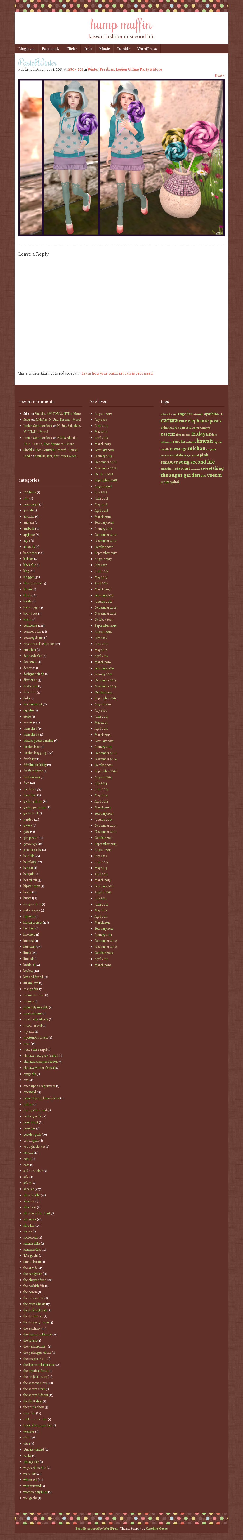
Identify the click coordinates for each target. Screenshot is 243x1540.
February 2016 (104, 668)
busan (27, 619)
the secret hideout (35, 1395)
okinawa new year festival (40, 1055)
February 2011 (104, 928)
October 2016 (104, 619)
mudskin (178, 455)
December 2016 (105, 607)
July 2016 (101, 638)
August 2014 (103, 777)
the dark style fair (35, 1310)
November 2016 (105, 613)
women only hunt (35, 1492)
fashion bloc (31, 747)
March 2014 (103, 807)
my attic (28, 1031)
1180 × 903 (75, 69)
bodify (27, 601)
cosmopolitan (32, 637)
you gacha (30, 1498)
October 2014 (104, 765)
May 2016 (101, 650)
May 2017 (101, 577)
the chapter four (34, 1280)
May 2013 (101, 868)
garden (28, 819)
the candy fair (32, 1274)
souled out (30, 1237)
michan (196, 448)
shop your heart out (36, 1213)
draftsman (30, 686)
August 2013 (103, 850)
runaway (169, 462)
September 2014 (106, 771)
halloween (166, 442)
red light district (34, 1146)
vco (203, 475)
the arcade (30, 1268)
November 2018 (106, 468)
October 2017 (104, 547)
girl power (30, 837)
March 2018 (103, 516)
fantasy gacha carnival (38, 740)
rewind (28, 1152)
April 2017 (101, 583)
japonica (29, 916)
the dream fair (33, 1316)
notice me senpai (35, 1049)
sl (173, 469)
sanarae (28, 1189)
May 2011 (101, 910)
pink (204, 455)
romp (27, 1158)
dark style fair (32, 656)
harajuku (29, 874)
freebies (29, 789)
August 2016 (103, 631)
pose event (30, 1122)
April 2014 (101, 801)
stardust (182, 468)
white (165, 481)
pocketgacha (32, 1116)
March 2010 (103, 965)
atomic (198, 414)
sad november (33, 1171)
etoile (27, 716)
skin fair (29, 1225)
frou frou (30, 795)
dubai (27, 698)
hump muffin (121, 23)
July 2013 (101, 856)
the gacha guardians (37, 1352)
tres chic (29, 1413)
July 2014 (101, 783)
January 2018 (103, 529)
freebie (186, 435)
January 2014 (103, 819)
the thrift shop (32, 1401)
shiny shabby (31, 1195)
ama (174, 414)
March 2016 (103, 662)
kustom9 (29, 946)
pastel (195, 455)
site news (29, 1219)
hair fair (28, 855)
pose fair (29, 1128)
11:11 (26, 498)
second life (202, 461)
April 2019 (101, 438)
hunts (27, 898)
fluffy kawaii (31, 777)
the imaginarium (34, 1359)
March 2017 (103, 589)
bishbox (28, 559)
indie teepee (31, 910)
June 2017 (101, 571)
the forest (30, 1340)
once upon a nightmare (39, 1086)
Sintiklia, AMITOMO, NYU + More (58, 413)
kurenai (28, 940)
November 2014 (106, 759)
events (28, 722)
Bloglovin (26, 48)
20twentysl (30, 504)
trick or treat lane (35, 1419)
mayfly (165, 449)
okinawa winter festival (39, 1068)
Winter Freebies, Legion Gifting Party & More (125, 69)
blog (26, 571)
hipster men (31, 886)
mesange (178, 448)
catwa (169, 420)
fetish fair (30, 759)
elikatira (167, 427)
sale (26, 1177)
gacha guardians (34, 807)
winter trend (32, 1486)
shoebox (29, 1201)
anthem (28, 522)
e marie (186, 427)
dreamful (29, 692)
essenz (168, 433)
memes (28, 1001)
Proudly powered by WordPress (97, 1528)
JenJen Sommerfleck (37, 426)
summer (195, 469)
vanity (27, 1455)
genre (27, 825)
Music (104, 48)
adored (165, 414)
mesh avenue (32, 1013)
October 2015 (104, 692)
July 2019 (101, 419)
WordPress (147, 48)
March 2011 (102, 922)
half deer (211, 435)
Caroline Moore (157, 1528)
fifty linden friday (35, 765)
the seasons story (35, 1383)
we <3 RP (29, 1474)
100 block (29, 492)
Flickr (71, 48)
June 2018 (101, 498)
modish (165, 455)
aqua (26, 540)
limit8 (27, 953)
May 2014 (101, 795)
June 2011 (101, 904)
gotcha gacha (32, 850)
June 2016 (101, 644)
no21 (26, 1043)
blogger (28, 577)
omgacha (29, 1074)
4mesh (28, 510)
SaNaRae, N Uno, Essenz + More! (58, 419)
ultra (26, 1443)
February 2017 (104, 595)
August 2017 (103, 559)
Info (88, 48)
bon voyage (31, 607)
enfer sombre (201, 428)
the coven (30, 1292)
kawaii (204, 441)
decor (27, 668)
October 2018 (104, 474)
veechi (214, 475)
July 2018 (101, 492)
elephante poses (204, 420)
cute (183, 421)
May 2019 (101, 431)
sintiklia (166, 469)
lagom (218, 442)
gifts (26, 831)
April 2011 (101, 916)
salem (27, 1183)
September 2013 (106, 844)
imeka (179, 441)
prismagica (31, 1140)
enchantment (32, 704)
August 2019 (103, 413)
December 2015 (105, 680)
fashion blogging (34, 752)
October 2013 (104, 837)
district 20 (30, 680)
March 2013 (103, 880)
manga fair (30, 989)
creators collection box (39, 644)
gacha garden (32, 801)
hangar (28, 868)
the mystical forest (36, 1371)
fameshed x (31, 734)
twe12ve (28, 1431)
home (27, 892)
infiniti (191, 442)
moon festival (32, 1025)
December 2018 (106, 462)
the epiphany (32, 1328)
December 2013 (105, 825)
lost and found (33, 977)
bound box (30, 613)
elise (176, 428)
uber (26, 1437)
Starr (26, 419)
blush (27, 595)
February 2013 (104, 886)
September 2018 (106, 480)
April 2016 (101, 656)
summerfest (32, 1249)
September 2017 (106, 553)
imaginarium (32, 904)
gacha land (30, 813)
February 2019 (104, 450)
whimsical (30, 1480)
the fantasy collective (37, 1334)
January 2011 (103, 935)
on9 (26, 1080)
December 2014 (106, 753)
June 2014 (101, 789)
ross (26, 1165)
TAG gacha (30, 1255)
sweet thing (212, 468)
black (219, 414)
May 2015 (101, 722)
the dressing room (36, 1322)
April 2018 (101, 510)
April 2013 (101, 874)
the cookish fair (33, 1286)
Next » (220, 75)
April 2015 (101, 728)
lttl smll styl (30, 983)
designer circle (33, 674)
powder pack (32, 1134)
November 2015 (105, 686)
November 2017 (105, 541)
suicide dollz (31, 1243)
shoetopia (29, 1207)
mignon (211, 449)
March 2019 (103, 444)
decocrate (30, 662)
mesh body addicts (35, 1019)
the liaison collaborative (39, 1364)
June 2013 (101, 862)
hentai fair (30, 880)
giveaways (30, 843)
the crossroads (33, 1298)
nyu (189, 455)
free (26, 783)
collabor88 (30, 625)
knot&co (29, 934)
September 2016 (106, 625)
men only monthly (35, 1007)
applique (29, 534)
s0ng (184, 461)
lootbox (28, 971)
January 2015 (103, 747)
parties (28, 1104)
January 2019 (103, 456)
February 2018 (104, 522)
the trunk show (33, 1407)
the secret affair (34, 1389)
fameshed (30, 728)
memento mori (33, 995)
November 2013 (105, 832)
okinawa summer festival (40, 1061)
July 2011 (101, 898)
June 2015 (101, 716)
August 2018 (103, 486)
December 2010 (106, 940)
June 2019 (101, 426)
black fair (29, 565)
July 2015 (101, 710)
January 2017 (103, 601)
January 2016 (103, 674)
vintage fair (31, 1462)
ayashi (209, 413)
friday (198, 433)
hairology (29, 862)
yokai (174, 482)
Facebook (50, 48)
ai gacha (28, 516)
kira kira (29, 928)
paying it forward (35, 1110)
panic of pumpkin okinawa (41, 1098)
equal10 (28, 710)
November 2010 (106, 947)
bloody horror (32, 583)
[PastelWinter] (121, 235)
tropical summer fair (37, 1425)
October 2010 (104, 953)
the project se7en (35, 1377)
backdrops (30, 553)
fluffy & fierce (33, 771)
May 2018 (101, 504)
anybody (28, 528)
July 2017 (101, 565)
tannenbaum (32, 1261)
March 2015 (103, 734)
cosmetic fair (32, 631)
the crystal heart (34, 1304)
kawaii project (32, 922)
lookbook (29, 965)
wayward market (34, 1467)
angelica (185, 413)
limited (28, 958)
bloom (27, 589)
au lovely (29, 547)
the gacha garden (35, 1346)
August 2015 (103, 704)
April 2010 (101, 959)
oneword (29, 1092)
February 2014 (104, 813)
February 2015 (104, 741)
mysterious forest (35, 1037)
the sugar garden (180, 475)
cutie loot (29, 649)
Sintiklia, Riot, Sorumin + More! (56, 456)
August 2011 (103, 892)
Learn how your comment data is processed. (117, 373)
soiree (27, 1231)
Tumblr (123, 48)
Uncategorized (33, 1449)
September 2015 (106, 698)
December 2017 (105, 534)
